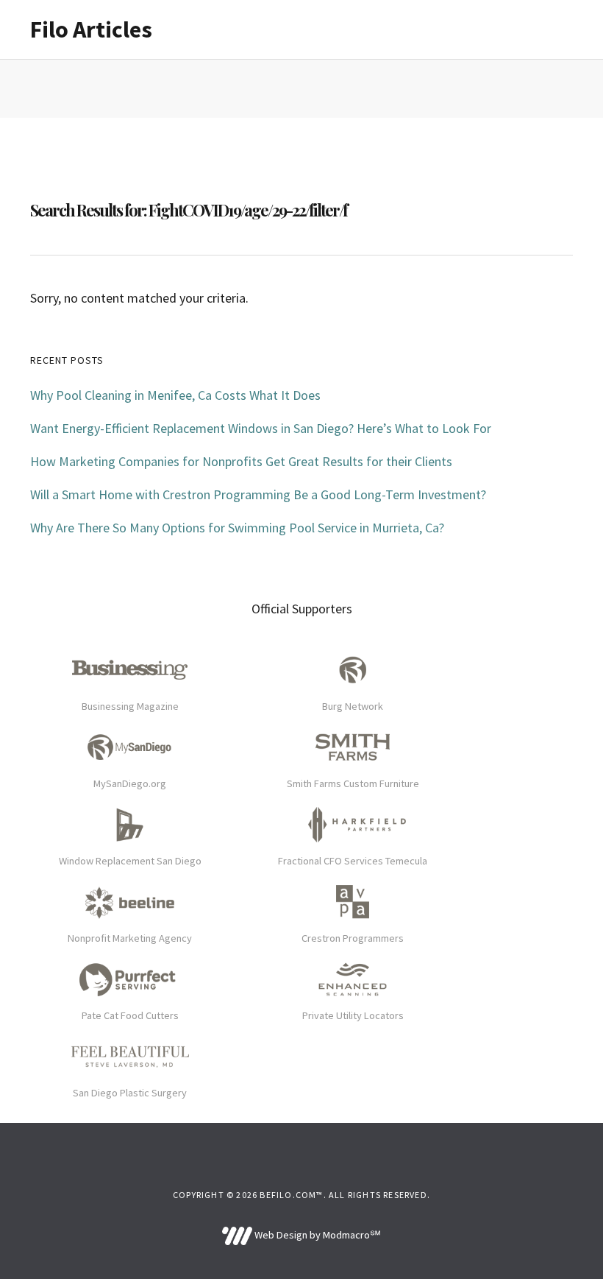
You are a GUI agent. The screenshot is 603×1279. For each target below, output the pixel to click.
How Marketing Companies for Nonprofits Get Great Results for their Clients (241, 461)
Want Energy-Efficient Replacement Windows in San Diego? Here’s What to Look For (260, 428)
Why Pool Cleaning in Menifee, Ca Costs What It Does (175, 395)
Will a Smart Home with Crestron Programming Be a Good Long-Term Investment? (258, 494)
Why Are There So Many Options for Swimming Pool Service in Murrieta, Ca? (237, 527)
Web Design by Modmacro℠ (316, 1234)
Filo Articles (91, 29)
